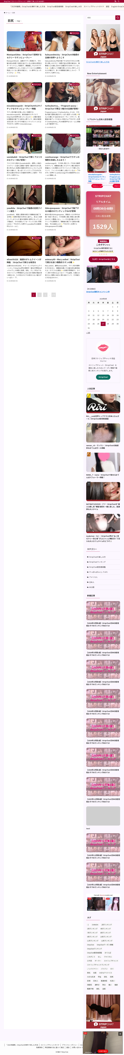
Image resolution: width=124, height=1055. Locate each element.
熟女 (104, 985)
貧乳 (98, 989)
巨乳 (105, 977)
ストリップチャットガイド (50, 1045)
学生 (99, 977)
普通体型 (104, 981)
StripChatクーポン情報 (105, 944)
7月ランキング (92, 932)
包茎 (94, 973)
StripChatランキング (97, 562)
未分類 (91, 587)
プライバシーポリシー (70, 1045)
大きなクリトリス (105, 973)
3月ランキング (92, 928)
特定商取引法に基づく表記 (54, 1047)
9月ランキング (92, 936)
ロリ (112, 969)
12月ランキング (106, 940)
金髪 (104, 989)
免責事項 (39, 1047)
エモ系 (89, 961)
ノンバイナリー (92, 969)
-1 (88, 924)
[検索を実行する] (117, 17)
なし (99, 957)
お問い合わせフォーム (80, 1047)
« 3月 (88, 332)
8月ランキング (105, 932)
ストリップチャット (111, 961)
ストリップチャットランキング (98, 965)
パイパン (104, 969)
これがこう (91, 957)
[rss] (115, 1)
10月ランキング (106, 936)
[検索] (118, 1)
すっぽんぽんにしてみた (98, 572)
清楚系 (89, 985)
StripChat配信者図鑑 (97, 567)
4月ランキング (105, 928)
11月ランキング (92, 940)
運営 (68, 1047)
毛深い (112, 981)
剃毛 (88, 973)
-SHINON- (95, 924)
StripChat (103, 377)
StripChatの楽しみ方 (97, 557)
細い (110, 985)
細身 (116, 985)
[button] (94, 185)
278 (53, 295)
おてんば (108, 953)
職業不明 (90, 989)
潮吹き (97, 985)
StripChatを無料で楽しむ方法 (97, 62)
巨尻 (111, 977)
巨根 (88, 981)
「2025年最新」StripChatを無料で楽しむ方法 (22, 1045)
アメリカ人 (93, 577)
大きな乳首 (91, 977)
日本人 (91, 582)
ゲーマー (98, 961)
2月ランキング (106, 924)
